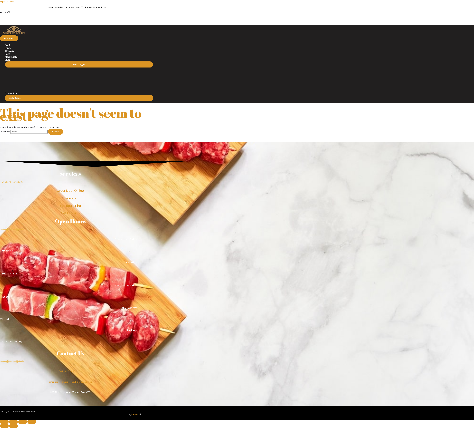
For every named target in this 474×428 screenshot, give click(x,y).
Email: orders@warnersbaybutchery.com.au (70, 382)
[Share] (13, 422)
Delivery (70, 198)
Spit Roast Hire (70, 206)
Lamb (8, 48)
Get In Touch (70, 213)
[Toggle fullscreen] (22, 422)
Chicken (9, 51)
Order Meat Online (70, 191)
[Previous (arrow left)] (4, 426)
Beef (7, 45)
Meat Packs (11, 57)
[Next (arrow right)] (13, 426)
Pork (7, 54)
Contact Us (11, 93)
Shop (8, 59)
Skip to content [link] (7, 1)
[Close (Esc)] (4, 422)
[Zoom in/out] (31, 422)
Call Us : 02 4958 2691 (70, 371)
